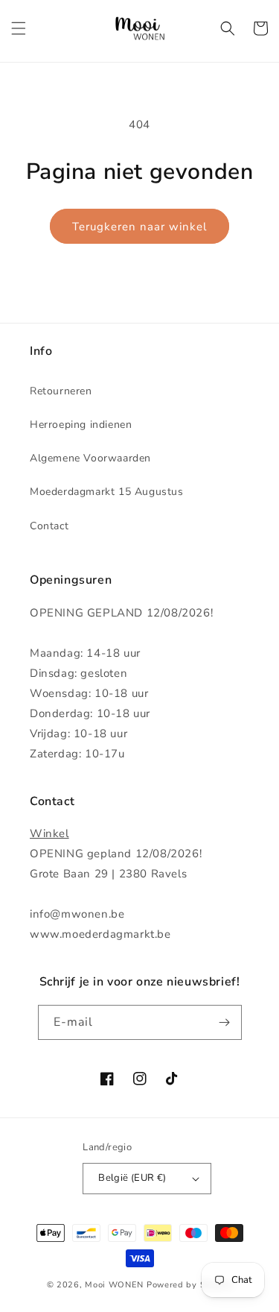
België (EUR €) (132, 1178)
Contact (49, 526)
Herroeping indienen (81, 424)
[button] (18, 28)
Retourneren (61, 391)
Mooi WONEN (114, 1284)
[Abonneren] (224, 1022)
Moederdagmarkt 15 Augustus (107, 492)
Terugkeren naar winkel (139, 226)
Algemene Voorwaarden (90, 458)
